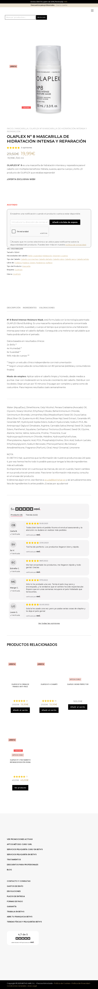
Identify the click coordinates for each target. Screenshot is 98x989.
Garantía (11, 906)
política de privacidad (75, 244)
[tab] (14, 307)
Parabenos (40, 263)
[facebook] (47, 955)
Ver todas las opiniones (49, 623)
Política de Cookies (62, 983)
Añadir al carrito (20, 710)
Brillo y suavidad (35, 256)
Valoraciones (47, 307)
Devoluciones (14, 891)
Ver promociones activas (20, 839)
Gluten (32, 263)
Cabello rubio (58, 259)
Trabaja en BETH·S (15, 911)
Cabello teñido (83, 259)
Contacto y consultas (18, 881)
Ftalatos (25, 263)
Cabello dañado (45, 259)
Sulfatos (49, 263)
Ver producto (20, 788)
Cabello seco (70, 259)
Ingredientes (30, 307)
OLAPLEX (18, 270)
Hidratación (47, 256)
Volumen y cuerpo (60, 256)
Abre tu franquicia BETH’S (19, 916)
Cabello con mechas (29, 259)
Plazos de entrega (16, 896)
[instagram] (50, 955)
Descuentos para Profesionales (22, 864)
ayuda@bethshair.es (55, 480)
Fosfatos (18, 263)
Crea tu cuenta (61, 5)
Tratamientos (14, 859)
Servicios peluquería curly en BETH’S (25, 849)
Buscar (41, 17)
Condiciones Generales (16, 986)
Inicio (10, 128)
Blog (9, 869)
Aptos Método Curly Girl (19, 844)
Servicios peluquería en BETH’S (21, 854)
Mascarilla (21, 128)
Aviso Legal (32, 986)
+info (65, 2)
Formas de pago (15, 901)
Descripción (13, 307)
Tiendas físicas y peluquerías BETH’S (24, 921)
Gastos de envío (15, 886)
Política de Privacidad (81, 983)
